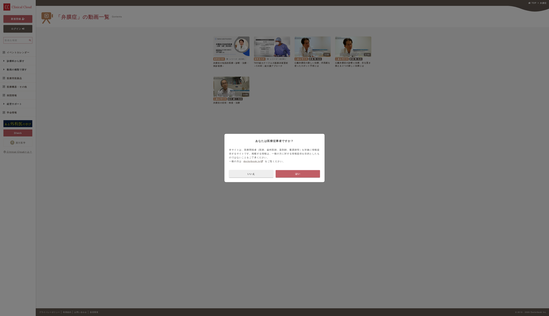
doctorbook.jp (251, 161)
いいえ (251, 173)
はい (297, 173)
